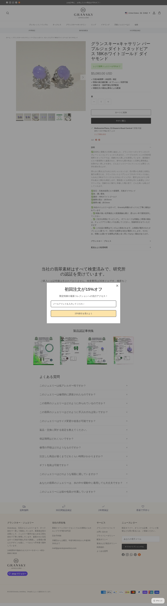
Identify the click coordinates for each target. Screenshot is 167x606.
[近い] (117, 286)
